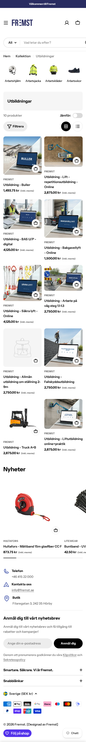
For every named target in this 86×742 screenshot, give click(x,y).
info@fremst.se (23, 590)
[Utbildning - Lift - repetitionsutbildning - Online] (63, 151)
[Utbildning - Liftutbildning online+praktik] (63, 414)
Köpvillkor (70, 655)
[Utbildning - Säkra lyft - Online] (22, 283)
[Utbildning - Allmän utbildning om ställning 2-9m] (22, 347)
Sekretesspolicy (14, 660)
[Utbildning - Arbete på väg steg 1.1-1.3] (63, 278)
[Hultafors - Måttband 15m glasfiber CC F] (32, 507)
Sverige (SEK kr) (21, 694)
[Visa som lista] (78, 126)
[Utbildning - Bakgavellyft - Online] (63, 218)
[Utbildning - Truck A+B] (22, 418)
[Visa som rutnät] (66, 126)
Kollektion (23, 56)
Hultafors (10, 541)
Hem (6, 56)
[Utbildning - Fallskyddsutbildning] (63, 347)
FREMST (8, 179)
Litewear (71, 541)
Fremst (20, 724)
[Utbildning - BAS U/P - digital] (22, 214)
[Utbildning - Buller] (22, 155)
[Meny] (5, 22)
